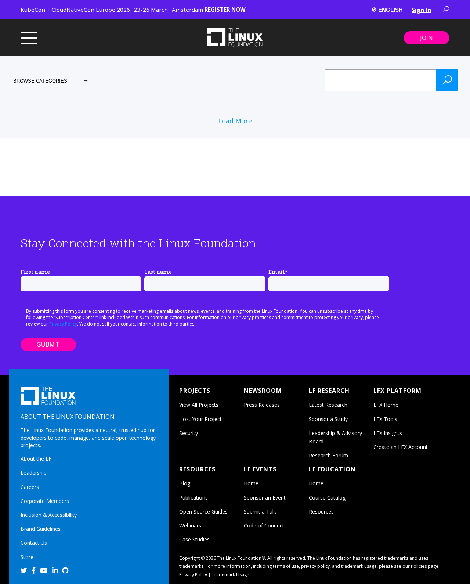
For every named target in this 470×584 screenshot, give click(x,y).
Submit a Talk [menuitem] (260, 511)
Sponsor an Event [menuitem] (265, 497)
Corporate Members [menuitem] (45, 500)
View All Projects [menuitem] (198, 404)
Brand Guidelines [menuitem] (41, 528)
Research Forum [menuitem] (328, 455)
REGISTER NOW (225, 9)
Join (426, 38)
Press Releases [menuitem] (262, 404)
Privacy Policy (63, 324)
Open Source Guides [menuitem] (203, 511)
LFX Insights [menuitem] (387, 432)
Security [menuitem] (188, 432)
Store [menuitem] (27, 557)
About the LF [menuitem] (36, 458)
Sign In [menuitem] (421, 10)
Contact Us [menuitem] (34, 542)
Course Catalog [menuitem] (327, 497)
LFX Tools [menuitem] (385, 419)
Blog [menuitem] (184, 483)
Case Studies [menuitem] (194, 539)
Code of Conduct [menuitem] (264, 525)
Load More (235, 120)
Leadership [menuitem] (34, 472)
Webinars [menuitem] (190, 525)
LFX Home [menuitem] (385, 404)
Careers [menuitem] (30, 486)
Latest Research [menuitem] (328, 404)
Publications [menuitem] (193, 497)
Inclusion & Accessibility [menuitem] (49, 514)
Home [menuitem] (251, 483)
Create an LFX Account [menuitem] (400, 446)
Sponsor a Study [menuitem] (328, 419)
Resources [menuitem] (321, 511)
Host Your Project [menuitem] (200, 419)
